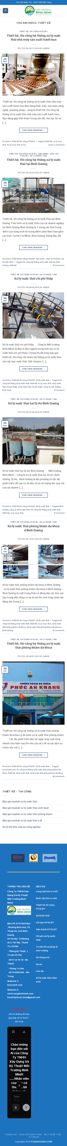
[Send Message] (26, 1107)
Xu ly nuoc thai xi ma (16, 144)
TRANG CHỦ (11, 1134)
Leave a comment (56, 144)
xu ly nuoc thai (44, 383)
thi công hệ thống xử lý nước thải (45, 509)
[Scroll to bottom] (19, 1085)
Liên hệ (40, 971)
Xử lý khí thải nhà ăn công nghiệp (21, 826)
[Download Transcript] (24, 1031)
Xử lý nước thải (38, 156)
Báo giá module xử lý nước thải (19, 801)
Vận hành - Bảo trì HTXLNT (48, 258)
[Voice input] (15, 1107)
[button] (5, 10)
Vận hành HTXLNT (46, 929)
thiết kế (48, 141)
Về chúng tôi (42, 957)
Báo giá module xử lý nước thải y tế (22, 820)
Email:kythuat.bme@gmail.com (23, 997)
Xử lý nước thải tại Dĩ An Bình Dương (33, 403)
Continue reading (33, 130)
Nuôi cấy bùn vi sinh (46, 898)
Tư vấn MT (34, 1137)
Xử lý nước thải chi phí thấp (33, 278)
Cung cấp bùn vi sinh (47, 891)
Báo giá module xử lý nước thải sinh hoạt (25, 807)
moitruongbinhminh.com (20, 993)
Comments (59, 265)
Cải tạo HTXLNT (45, 922)
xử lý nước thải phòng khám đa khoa (46, 773)
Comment (59, 390)
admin (46, 48)
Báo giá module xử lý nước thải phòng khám (27, 814)
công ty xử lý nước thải (19, 509)
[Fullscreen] (13, 1031)
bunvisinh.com (9, 769)
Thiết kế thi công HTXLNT (33, 31)
